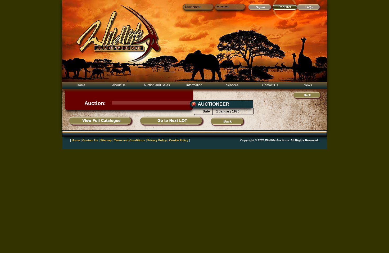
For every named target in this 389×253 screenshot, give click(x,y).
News (308, 85)
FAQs (309, 7)
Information (194, 85)
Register (284, 7)
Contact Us (270, 85)
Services (232, 85)
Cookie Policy (178, 140)
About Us (118, 85)
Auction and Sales (157, 85)
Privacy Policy (157, 140)
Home (81, 85)
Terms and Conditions (129, 140)
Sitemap (106, 140)
